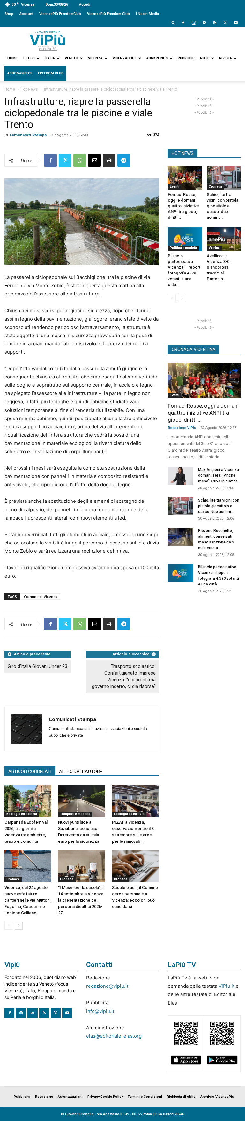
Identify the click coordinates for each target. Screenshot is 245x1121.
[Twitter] (225, 22)
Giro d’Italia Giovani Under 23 (37, 666)
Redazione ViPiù (182, 428)
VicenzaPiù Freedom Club (108, 14)
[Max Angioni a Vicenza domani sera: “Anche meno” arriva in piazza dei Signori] (180, 476)
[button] (173, 22)
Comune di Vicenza (40, 596)
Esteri (29, 58)
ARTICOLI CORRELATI (29, 771)
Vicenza (95, 58)
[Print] (109, 160)
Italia (50, 58)
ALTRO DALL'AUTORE (80, 771)
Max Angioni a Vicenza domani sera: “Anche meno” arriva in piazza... (219, 475)
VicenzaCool (125, 58)
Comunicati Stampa (28, 134)
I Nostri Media (147, 14)
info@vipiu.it (100, 1011)
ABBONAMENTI (19, 73)
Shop (8, 14)
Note (204, 58)
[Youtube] (236, 22)
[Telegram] (123, 160)
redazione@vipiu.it (107, 986)
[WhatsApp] (79, 160)
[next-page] (19, 926)
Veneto (71, 58)
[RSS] (214, 22)
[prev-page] (8, 926)
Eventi (174, 186)
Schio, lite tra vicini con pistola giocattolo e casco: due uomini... (222, 206)
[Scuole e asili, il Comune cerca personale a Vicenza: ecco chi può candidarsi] (135, 866)
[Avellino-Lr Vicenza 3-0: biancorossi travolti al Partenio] (224, 239)
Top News (29, 89)
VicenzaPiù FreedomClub (60, 14)
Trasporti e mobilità (75, 814)
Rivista (225, 58)
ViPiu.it (226, 986)
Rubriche (186, 58)
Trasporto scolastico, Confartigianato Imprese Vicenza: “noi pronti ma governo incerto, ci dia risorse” (124, 676)
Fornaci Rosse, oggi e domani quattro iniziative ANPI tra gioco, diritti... (183, 206)
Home (12, 58)
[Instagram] (193, 22)
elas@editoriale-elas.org (114, 1036)
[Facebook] (183, 22)
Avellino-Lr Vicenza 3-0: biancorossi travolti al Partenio (218, 267)
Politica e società (183, 248)
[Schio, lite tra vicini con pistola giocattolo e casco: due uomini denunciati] (224, 178)
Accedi (84, 5)
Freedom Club (50, 73)
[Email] (94, 160)
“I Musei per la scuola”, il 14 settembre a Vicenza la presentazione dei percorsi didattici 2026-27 (81, 900)
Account (26, 14)
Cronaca (13, 879)
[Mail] (204, 22)
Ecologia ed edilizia (21, 814)
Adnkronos (157, 58)
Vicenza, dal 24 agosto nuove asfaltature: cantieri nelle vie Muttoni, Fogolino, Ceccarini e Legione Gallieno (27, 900)
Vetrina (214, 248)
